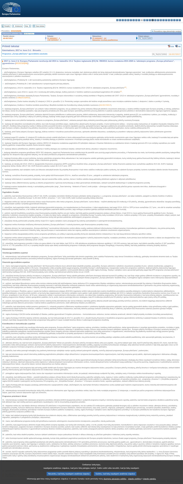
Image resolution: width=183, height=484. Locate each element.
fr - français (139, 20)
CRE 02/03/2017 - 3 (54, 40)
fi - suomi (177, 20)
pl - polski (163, 20)
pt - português (166, 20)
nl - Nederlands (161, 20)
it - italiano (147, 20)
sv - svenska (180, 20)
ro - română (169, 20)
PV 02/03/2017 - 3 (53, 38)
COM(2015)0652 (23, 98)
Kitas (26, 26)
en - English (136, 20)
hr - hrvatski (144, 20)
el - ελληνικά (134, 20)
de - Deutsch (128, 20)
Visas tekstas (40, 26)
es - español (120, 20)
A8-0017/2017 (8, 38)
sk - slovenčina (172, 20)
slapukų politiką (134, 479)
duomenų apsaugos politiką (115, 479)
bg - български (117, 20)
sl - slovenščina (174, 20)
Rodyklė (7, 26)
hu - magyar (155, 20)
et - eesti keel (131, 20)
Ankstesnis (18, 26)
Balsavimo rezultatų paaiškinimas (105, 40)
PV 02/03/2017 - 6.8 (99, 38)
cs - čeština (123, 20)
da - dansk (125, 20)
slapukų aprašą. (149, 479)
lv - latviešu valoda (150, 20)
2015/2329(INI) (16, 31)
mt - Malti (158, 20)
